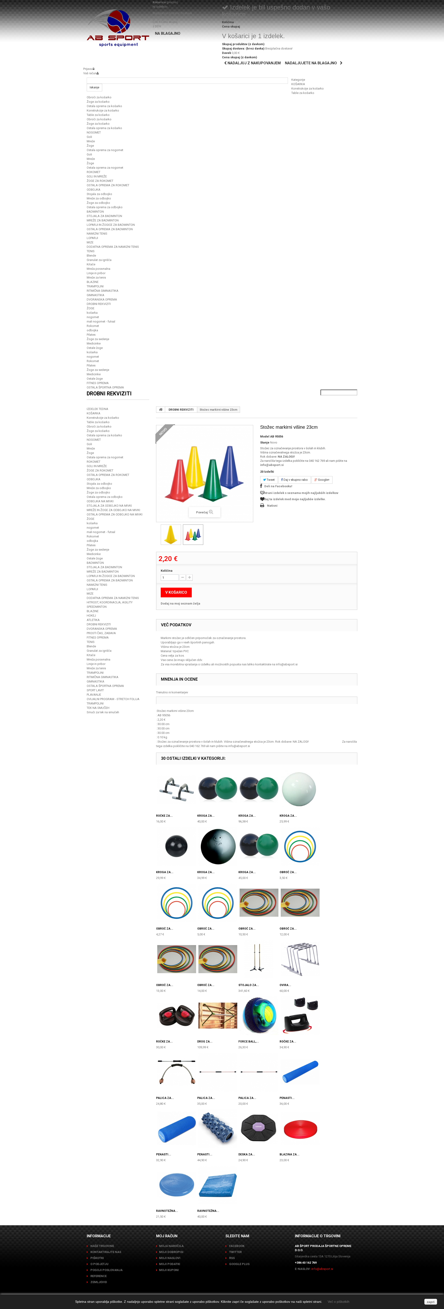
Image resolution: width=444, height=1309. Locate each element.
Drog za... (205, 1041)
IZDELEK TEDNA (97, 409)
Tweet (270, 479)
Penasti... (287, 1098)
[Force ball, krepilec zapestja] (259, 1015)
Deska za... (246, 1154)
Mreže (91, 141)
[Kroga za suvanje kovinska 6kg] (259, 846)
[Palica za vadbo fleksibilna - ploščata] (176, 1072)
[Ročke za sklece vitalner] (176, 1015)
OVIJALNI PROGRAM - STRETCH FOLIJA (113, 699)
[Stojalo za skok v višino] (259, 959)
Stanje (264, 442)
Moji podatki (169, 1264)
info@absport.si (272, 465)
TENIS (91, 251)
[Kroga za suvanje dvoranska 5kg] (259, 789)
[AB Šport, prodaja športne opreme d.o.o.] (118, 28)
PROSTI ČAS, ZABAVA (101, 633)
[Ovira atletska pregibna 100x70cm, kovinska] (300, 959)
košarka (92, 312)
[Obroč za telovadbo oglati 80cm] (217, 959)
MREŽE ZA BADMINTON (103, 220)
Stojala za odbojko (99, 194)
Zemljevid (98, 1282)
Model (264, 436)
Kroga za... (206, 815)
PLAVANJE (94, 694)
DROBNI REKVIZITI (99, 304)
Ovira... (285, 985)
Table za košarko (302, 93)
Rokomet (93, 326)
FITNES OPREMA (98, 383)
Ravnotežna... (167, 1211)
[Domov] (160, 409)
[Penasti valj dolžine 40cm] (176, 1128)
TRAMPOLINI (95, 286)
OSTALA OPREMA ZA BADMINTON (110, 229)
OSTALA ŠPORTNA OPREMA (105, 387)
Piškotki (97, 1258)
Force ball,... (248, 1041)
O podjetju (99, 1264)
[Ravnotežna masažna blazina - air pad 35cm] (176, 1185)
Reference (98, 1276)
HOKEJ (91, 615)
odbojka (92, 330)
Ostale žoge (95, 348)
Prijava (87, 69)
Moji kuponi (169, 1270)
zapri (431, 1302)
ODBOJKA (93, 189)
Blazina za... (289, 1154)
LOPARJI (92, 238)
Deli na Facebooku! (278, 486)
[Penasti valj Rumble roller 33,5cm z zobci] (217, 1128)
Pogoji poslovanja (106, 1270)
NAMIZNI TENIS (97, 233)
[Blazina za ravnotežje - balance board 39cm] (300, 1128)
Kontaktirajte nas (105, 1252)
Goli (89, 137)
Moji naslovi (169, 1258)
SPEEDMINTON (97, 606)
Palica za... (165, 1098)
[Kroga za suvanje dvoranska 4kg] (217, 789)
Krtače (91, 264)
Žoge (90, 145)
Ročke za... (164, 815)
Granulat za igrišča (99, 260)
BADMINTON (95, 211)
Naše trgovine (102, 1246)
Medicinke (94, 343)
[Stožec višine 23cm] (171, 534)
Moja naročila (171, 1246)
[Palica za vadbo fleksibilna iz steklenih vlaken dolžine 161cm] (217, 1072)
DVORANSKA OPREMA (102, 299)
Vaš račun (89, 73)
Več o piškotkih (338, 1301)
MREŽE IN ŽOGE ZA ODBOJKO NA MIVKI (113, 510)
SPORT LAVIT (95, 690)
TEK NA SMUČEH (98, 708)
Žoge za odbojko (98, 203)
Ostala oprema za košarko (104, 106)
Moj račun (166, 1236)
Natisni (272, 505)
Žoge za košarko (98, 101)
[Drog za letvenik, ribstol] (217, 1015)
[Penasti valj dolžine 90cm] (300, 1072)
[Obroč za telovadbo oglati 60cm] (300, 902)
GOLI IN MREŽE (97, 176)
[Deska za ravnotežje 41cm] (259, 1128)
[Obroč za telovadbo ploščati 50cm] (176, 902)
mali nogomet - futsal (101, 321)
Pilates (91, 334)
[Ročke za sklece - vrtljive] (300, 1015)
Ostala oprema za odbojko (105, 207)
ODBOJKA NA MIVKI (100, 501)
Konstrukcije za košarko (307, 88)
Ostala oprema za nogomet (105, 150)
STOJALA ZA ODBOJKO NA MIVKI (109, 505)
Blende (91, 255)
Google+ (323, 479)
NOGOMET (94, 132)
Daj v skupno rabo (295, 479)
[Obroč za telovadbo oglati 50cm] (259, 902)
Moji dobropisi (171, 1252)
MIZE (90, 242)
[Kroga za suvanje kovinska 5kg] (217, 846)
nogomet (93, 317)
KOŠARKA (298, 84)
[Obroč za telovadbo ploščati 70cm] (217, 902)
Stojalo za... (248, 985)
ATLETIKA (93, 620)
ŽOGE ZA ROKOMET (100, 181)
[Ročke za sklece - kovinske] (176, 789)
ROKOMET (93, 172)
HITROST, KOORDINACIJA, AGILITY (110, 602)
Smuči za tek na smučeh (103, 712)
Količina (167, 570)
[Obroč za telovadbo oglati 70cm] (176, 959)
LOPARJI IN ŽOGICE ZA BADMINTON (111, 224)
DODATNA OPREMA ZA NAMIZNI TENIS (113, 246)
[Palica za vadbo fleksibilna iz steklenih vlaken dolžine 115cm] (259, 1072)
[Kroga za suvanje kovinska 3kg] (300, 789)
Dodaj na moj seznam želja (180, 603)
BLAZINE (93, 282)
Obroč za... (288, 872)
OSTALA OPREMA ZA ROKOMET (108, 185)
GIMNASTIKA (95, 295)
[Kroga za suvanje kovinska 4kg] (176, 846)
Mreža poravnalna (98, 268)
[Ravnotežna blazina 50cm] (217, 1185)
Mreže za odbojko (99, 198)
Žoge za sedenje (98, 339)
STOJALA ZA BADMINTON (104, 216)
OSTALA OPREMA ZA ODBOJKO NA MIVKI (114, 514)
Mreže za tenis (96, 277)
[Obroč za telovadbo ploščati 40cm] (300, 846)
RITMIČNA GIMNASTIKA (102, 290)
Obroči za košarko (99, 97)
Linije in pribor (96, 273)
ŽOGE (90, 308)
